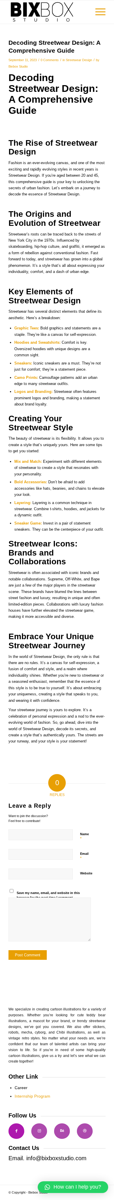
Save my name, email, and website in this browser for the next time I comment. (48, 895)
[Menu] (97, 12)
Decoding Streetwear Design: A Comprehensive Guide (53, 94)
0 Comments (50, 60)
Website (86, 873)
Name (84, 836)
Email (84, 856)
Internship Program (32, 1096)
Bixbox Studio (18, 66)
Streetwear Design (79, 60)
